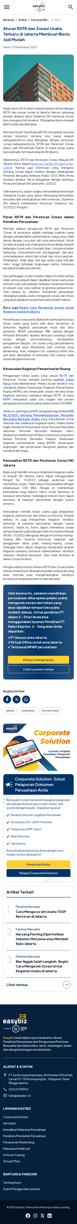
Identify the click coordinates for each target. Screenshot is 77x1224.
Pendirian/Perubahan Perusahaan (24, 1136)
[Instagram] (35, 1215)
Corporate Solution (15, 1117)
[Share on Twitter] (17, 699)
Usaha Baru (28, 710)
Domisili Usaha (50, 710)
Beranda (8, 20)
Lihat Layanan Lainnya (38, 669)
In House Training (14, 1155)
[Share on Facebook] (7, 699)
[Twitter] (42, 1215)
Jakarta (10, 710)
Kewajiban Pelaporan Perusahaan (24, 1129)
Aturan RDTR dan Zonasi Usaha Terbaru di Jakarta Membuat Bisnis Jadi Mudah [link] (58, 20)
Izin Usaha (9, 1123)
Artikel (22, 20)
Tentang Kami (12, 1182)
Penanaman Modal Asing (18, 1142)
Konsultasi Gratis (38, 864)
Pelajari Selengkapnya (38, 660)
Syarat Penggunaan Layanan (21, 1189)
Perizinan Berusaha (40, 20)
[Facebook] (28, 1215)
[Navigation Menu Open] (6, 7)
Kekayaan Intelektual (16, 1148)
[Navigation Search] (71, 7)
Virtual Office (11, 1161)
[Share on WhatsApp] (26, 699)
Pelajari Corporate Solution (38, 873)
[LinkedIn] (49, 1215)
